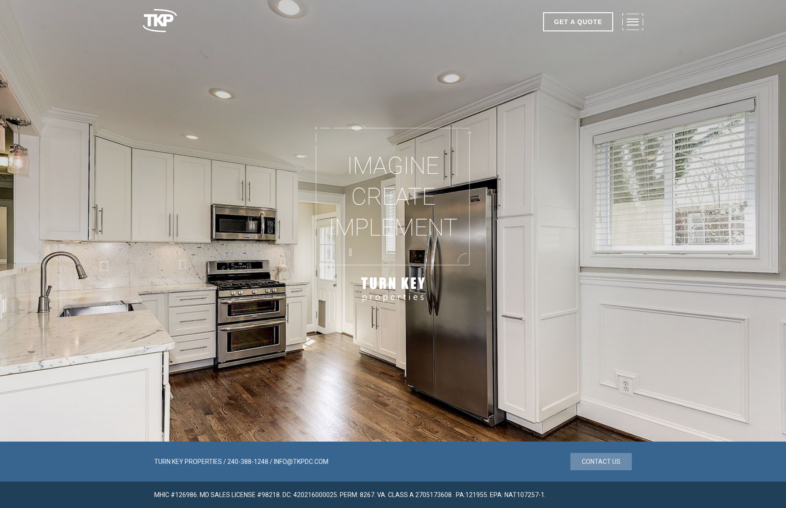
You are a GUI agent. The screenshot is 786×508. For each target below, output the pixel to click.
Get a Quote (578, 21)
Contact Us (601, 461)
